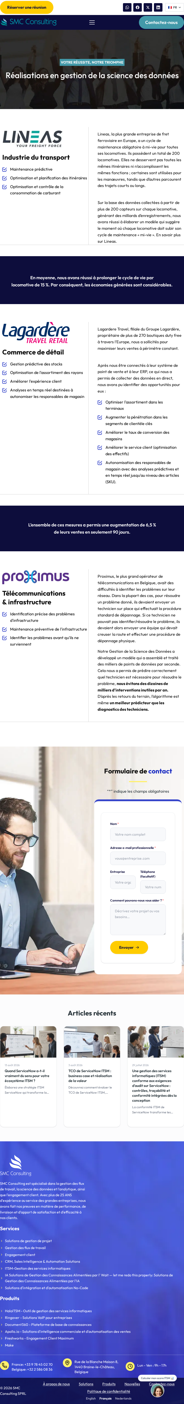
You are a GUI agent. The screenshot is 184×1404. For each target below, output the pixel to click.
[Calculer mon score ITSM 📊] (157, 1390)
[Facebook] (137, 7)
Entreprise (117, 872)
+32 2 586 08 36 (40, 1369)
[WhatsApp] (127, 7)
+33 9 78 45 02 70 (38, 1364)
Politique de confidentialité (108, 1391)
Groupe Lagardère (162, 329)
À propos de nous (56, 1384)
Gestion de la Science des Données (140, 651)
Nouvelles (132, 1384)
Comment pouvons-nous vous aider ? (137, 900)
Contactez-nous (161, 22)
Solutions (86, 1384)
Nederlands (123, 1398)
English (91, 1398)
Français (105, 1398)
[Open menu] (92, 22)
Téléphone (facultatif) (147, 874)
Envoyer (126, 947)
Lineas (110, 241)
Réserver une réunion (26, 7)
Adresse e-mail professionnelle (133, 848)
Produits (109, 1384)
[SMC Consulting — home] (28, 22)
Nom (114, 824)
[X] (148, 7)
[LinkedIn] (158, 7)
